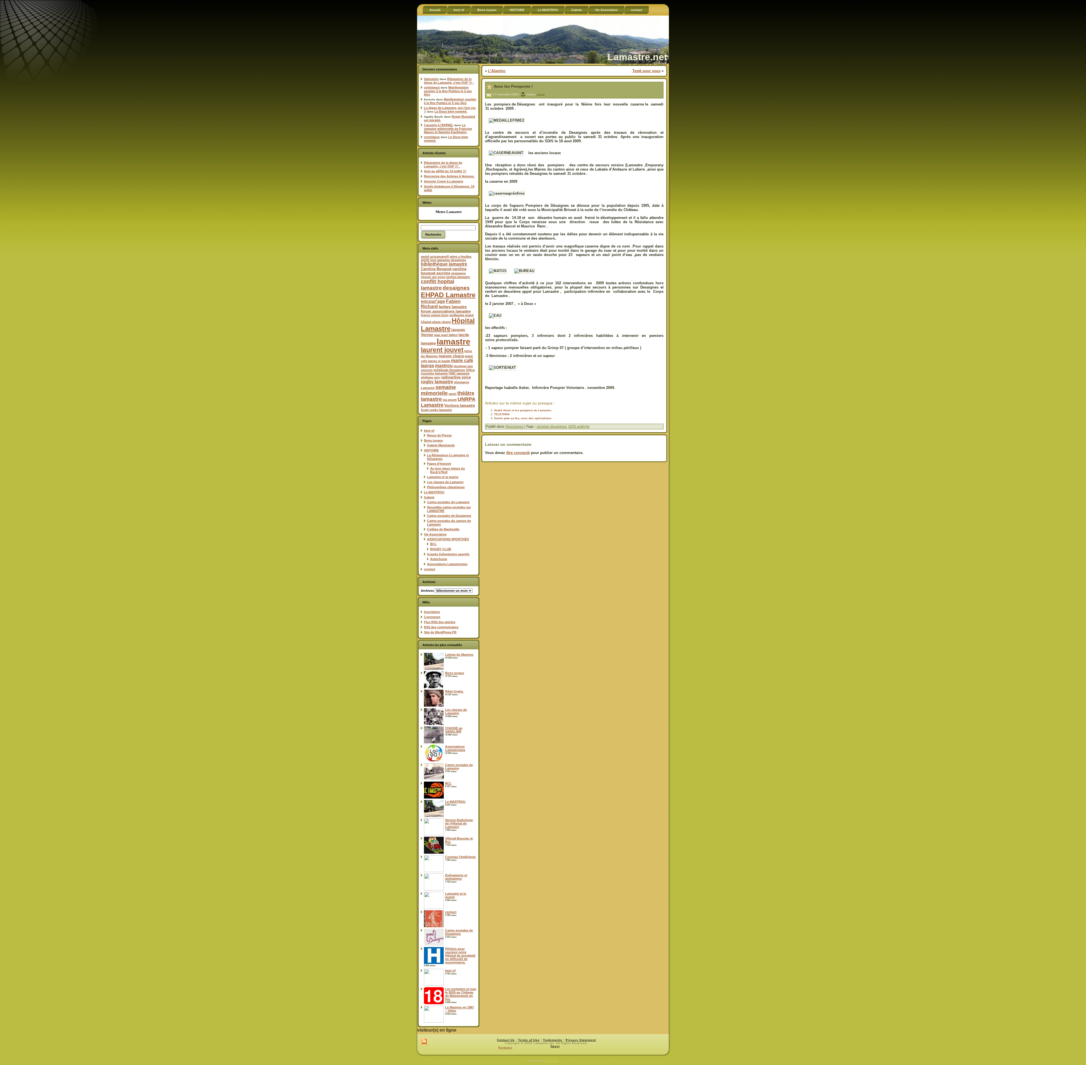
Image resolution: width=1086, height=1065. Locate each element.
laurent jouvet (442, 350)
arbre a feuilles (460, 256)
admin (541, 94)
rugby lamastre (437, 381)
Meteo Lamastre (449, 212)
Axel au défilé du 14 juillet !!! (445, 171)
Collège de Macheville (443, 529)
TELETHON (501, 414)
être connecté (518, 453)
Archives (427, 590)
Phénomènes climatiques (446, 487)
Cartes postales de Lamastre (448, 502)
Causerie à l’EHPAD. (438, 125)
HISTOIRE (431, 450)
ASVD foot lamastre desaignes (443, 260)
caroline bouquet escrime (443, 271)
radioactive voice (456, 377)
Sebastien (431, 79)
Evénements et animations (456, 876)
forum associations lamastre (446, 311)
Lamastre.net (637, 56)
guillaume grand (461, 315)
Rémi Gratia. (454, 691)
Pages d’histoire (439, 463)
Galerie (429, 497)
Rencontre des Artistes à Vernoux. (449, 176)
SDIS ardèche (579, 427)
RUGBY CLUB (440, 549)
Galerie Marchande (441, 445)
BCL (433, 544)
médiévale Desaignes (449, 370)
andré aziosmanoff (435, 256)
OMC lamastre (459, 373)
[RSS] (424, 1042)
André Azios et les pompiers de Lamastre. (523, 410)
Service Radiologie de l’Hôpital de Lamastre (459, 823)
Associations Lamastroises (447, 564)
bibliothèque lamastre (444, 264)
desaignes (456, 288)
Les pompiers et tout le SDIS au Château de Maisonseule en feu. (460, 994)
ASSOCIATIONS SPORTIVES (448, 539)
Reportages (514, 427)
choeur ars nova (433, 277)
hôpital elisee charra (436, 322)
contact (429, 569)
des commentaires (441, 627)
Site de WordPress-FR (440, 632)
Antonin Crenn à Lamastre (443, 181)
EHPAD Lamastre (448, 295)
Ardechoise (438, 559)
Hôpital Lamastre (448, 324)
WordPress (551, 1060)
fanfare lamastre (453, 307)
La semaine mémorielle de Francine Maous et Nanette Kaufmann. (448, 128)
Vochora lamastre (459, 405)
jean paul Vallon (446, 335)
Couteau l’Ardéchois (460, 857)
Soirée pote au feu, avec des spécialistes (522, 418)
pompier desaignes (551, 427)
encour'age (433, 301)
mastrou (444, 365)
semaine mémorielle (438, 390)
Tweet (555, 1046)
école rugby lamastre (436, 410)
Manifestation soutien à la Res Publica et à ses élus (448, 91)
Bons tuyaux (433, 440)
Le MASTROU (434, 492)
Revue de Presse (439, 435)
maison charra (451, 356)
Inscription (432, 612)
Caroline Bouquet (436, 269)
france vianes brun (435, 315)
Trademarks (552, 1040)
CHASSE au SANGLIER (453, 729)
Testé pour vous (646, 71)
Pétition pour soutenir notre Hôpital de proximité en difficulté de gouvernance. (460, 955)
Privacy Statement (581, 1040)
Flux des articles (439, 622)
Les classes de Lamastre (445, 482)
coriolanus (432, 87)
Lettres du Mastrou (459, 654)
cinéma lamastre (458, 277)
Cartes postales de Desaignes (449, 515)
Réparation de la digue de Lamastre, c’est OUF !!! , (449, 80)
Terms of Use (529, 1040)
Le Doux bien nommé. (450, 111)
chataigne (458, 273)
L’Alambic (497, 71)
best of (429, 430)
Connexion (432, 617)
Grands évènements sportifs (448, 554)
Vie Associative (435, 534)
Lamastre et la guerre (442, 477)
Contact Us (506, 1040)
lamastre (453, 341)
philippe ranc (430, 377)
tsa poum (450, 399)
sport (452, 393)
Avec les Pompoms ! (513, 86)
